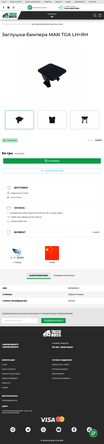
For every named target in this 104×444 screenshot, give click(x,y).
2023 (61, 440)
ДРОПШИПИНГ (80, 2)
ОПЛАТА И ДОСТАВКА (32, 2)
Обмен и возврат (10, 378)
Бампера (26, 24)
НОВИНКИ (47, 2)
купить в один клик (54, 171)
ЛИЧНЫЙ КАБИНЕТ (60, 369)
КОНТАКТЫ (92, 2)
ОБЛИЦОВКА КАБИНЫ (11, 24)
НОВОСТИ (58, 2)
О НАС (4, 2)
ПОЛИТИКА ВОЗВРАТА (61, 378)
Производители (9, 400)
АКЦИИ (68, 2)
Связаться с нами (60, 365)
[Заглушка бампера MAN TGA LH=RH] (52, 75)
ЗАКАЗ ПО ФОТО (15, 2)
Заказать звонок (40, 7)
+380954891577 (10, 344)
